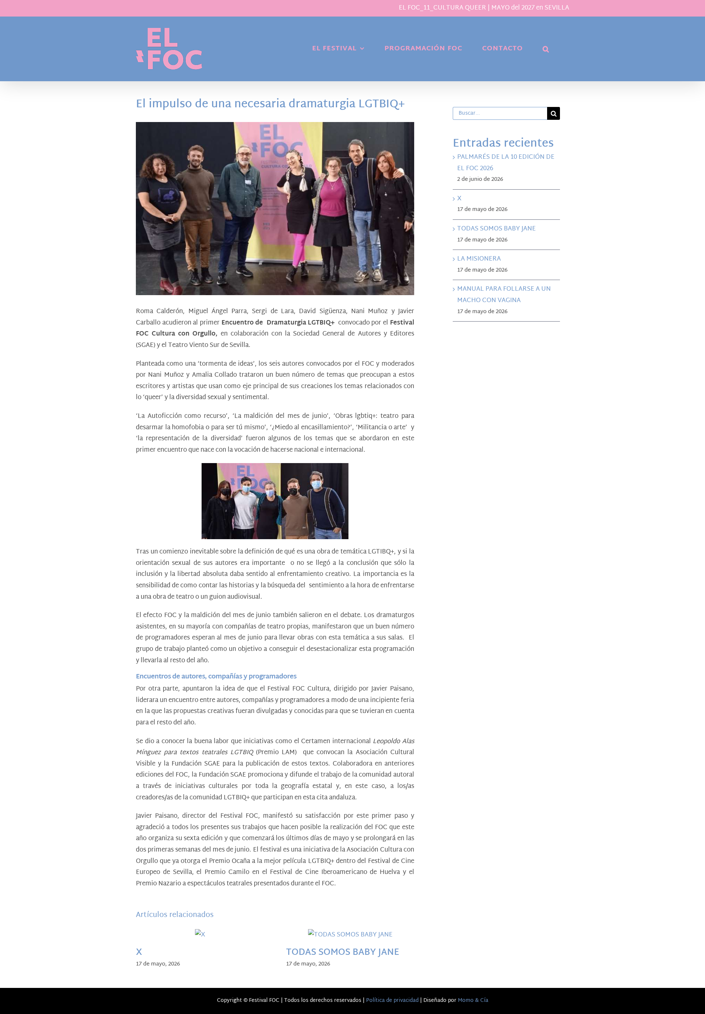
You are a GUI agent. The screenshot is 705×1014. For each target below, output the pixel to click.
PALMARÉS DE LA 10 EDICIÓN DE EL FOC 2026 (505, 162)
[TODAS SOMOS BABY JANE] (350, 934)
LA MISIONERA (479, 259)
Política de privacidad (392, 1000)
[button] (546, 49)
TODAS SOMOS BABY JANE (342, 953)
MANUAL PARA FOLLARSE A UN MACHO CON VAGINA (504, 294)
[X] (200, 934)
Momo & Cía (473, 1000)
